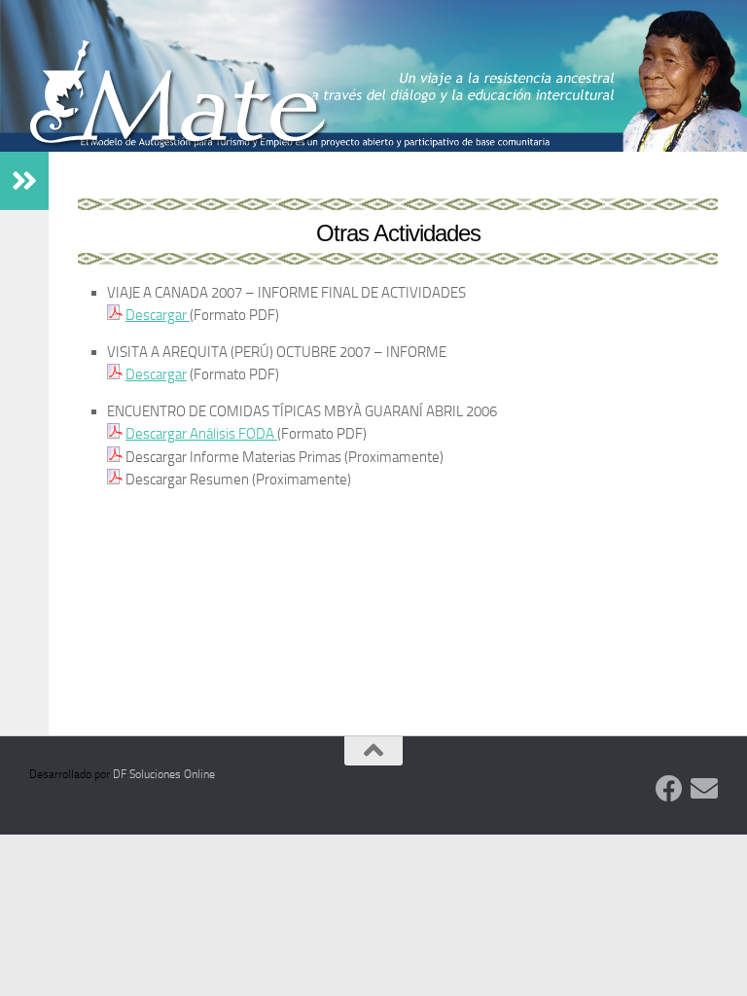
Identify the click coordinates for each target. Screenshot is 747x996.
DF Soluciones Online (164, 774)
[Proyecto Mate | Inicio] (179, 100)
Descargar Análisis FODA (201, 434)
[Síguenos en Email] (704, 788)
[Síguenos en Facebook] (669, 788)
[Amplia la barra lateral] (24, 181)
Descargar (157, 315)
